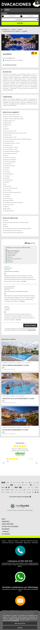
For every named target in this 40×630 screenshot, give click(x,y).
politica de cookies (20, 619)
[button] (3, 42)
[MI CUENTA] (37, 2)
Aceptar (20, 628)
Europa (13, 29)
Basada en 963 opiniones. (9, 369)
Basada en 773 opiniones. (9, 433)
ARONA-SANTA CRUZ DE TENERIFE (14, 60)
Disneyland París (7, 524)
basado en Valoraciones (20, 449)
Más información (20, 623)
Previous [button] (3, 463)
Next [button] (36, 463)
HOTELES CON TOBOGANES (10, 526)
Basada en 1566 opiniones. (9, 402)
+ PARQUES (5, 531)
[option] (20, 464)
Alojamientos (5, 29)
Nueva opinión (30, 326)
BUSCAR (20, 23)
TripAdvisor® (32, 330)
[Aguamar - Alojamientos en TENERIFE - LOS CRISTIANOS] (20, 42)
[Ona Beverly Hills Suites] (20, 401)
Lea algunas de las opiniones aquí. (20, 450)
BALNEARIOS (6, 529)
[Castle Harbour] (20, 367)
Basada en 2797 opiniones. (11, 64)
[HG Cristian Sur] (20, 432)
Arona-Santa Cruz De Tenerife (11, 31)
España (20, 29)
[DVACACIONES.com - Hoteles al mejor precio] (20, 4)
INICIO (3, 519)
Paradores (5, 521)
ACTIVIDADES (6, 534)
